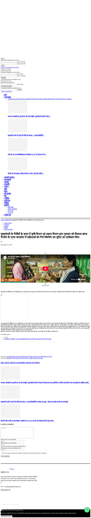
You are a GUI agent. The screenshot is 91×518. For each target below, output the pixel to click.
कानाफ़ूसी (7, 179)
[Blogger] (2, 494)
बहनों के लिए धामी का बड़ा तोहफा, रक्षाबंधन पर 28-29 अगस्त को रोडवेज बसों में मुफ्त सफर (27, 421)
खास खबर (11, 207)
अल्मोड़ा (12, 99)
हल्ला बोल (10, 211)
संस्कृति (7, 184)
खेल (5, 189)
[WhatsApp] (23, 247)
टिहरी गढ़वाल (36, 99)
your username (21, 62)
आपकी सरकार (9, 177)
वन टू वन (10, 213)
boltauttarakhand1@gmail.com (13, 486)
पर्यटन (6, 186)
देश (5, 196)
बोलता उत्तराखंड (12, 209)
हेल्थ (5, 191)
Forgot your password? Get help (10, 67)
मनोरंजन (7, 200)
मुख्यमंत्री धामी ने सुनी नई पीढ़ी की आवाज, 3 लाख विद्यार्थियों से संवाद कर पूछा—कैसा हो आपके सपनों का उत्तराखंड (34, 402)
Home (2, 220)
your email (20, 74)
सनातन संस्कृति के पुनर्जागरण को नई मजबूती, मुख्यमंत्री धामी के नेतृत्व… (29, 116)
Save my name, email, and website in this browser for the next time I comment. (24, 453)
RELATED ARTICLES (10, 363)
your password (21, 63)
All (9, 99)
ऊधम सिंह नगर (22, 99)
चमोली (27, 99)
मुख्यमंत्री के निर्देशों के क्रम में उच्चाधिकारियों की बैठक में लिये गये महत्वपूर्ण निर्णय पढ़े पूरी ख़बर (27, 339)
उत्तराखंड (7, 97)
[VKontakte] (21, 494)
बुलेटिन (6, 205)
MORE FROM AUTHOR (29, 363)
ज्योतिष (6, 198)
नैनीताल (46, 99)
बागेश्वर (61, 99)
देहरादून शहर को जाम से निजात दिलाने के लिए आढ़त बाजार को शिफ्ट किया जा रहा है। (31, 356)
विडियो (6, 203)
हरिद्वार (70, 99)
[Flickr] (11, 494)
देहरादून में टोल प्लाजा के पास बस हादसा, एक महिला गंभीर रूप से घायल (25, 358)
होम (5, 95)
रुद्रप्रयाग (65, 99)
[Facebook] (4, 247)
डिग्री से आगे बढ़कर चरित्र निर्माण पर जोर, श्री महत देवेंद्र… (26, 173)
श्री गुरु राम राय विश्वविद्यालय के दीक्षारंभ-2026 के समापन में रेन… (27, 154)
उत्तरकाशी (16, 99)
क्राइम (6, 182)
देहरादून (42, 99)
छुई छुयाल (7, 193)
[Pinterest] (16, 247)
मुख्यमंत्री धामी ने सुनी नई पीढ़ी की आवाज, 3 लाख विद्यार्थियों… (26, 135)
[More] (29, 247)
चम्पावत (31, 99)
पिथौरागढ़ (50, 99)
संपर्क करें (7, 215)
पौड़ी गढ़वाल (56, 99)
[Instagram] (16, 494)
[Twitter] (10, 247)
